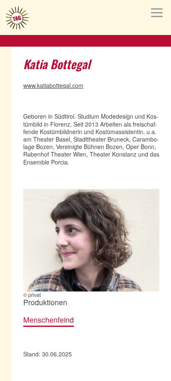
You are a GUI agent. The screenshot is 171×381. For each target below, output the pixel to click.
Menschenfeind (48, 320)
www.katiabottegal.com (53, 85)
